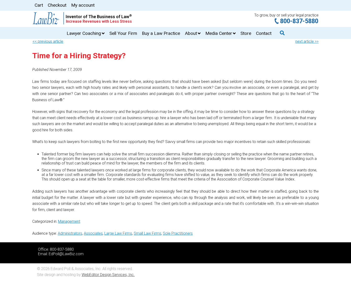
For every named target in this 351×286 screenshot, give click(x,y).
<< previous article (47, 41)
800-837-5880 (299, 21)
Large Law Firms (118, 233)
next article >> (307, 41)
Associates (93, 233)
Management (69, 221)
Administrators (70, 233)
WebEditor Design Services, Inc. (108, 274)
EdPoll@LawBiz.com (66, 254)
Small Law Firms (147, 233)
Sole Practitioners (178, 233)
